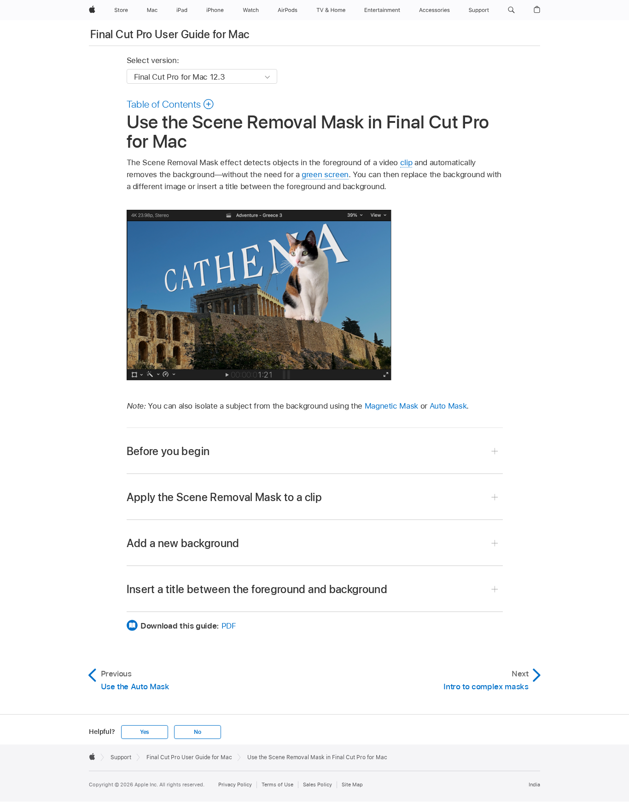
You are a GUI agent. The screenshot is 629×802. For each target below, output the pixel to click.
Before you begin (168, 451)
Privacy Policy (235, 784)
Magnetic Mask (391, 405)
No (197, 732)
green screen (325, 174)
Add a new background (183, 543)
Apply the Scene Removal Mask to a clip (224, 497)
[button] (511, 10)
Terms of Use (277, 784)
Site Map (352, 784)
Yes (144, 732)
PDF (228, 625)
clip (406, 162)
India (534, 784)
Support (121, 757)
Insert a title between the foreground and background (257, 589)
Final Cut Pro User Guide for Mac (170, 34)
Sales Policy (317, 784)
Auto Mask (448, 405)
